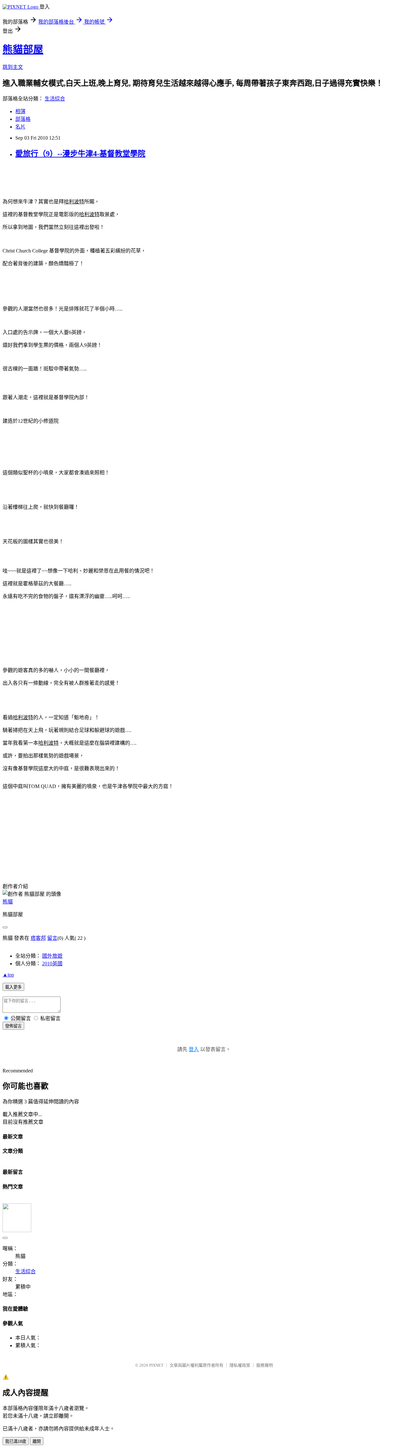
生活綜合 (55, 98)
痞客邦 (38, 938)
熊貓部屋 (23, 49)
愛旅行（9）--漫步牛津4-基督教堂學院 (80, 154)
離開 (37, 1441)
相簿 (20, 111)
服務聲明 (264, 1365)
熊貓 (8, 901)
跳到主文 (13, 67)
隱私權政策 (239, 1365)
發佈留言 (13, 1026)
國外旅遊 (52, 956)
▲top (8, 974)
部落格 (23, 119)
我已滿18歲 (15, 1441)
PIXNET (156, 1365)
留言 (52, 938)
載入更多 (13, 987)
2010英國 (52, 963)
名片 (20, 126)
